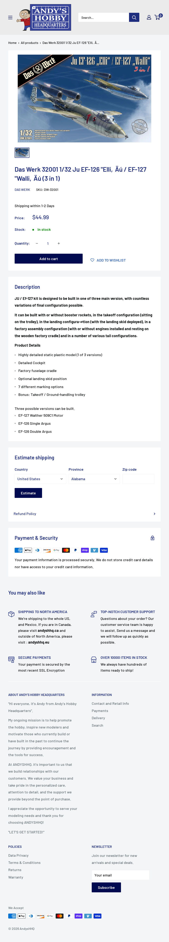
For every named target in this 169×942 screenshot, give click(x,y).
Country (21, 469)
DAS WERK (22, 189)
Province (76, 469)
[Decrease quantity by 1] (37, 243)
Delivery (98, 718)
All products (29, 43)
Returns (14, 869)
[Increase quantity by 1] (58, 243)
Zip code (129, 469)
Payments (100, 710)
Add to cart (48, 258)
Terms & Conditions (24, 862)
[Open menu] (10, 17)
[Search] (134, 17)
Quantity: (22, 243)
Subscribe (106, 887)
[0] (157, 17)
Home (12, 43)
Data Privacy (18, 855)
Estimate (28, 493)
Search (97, 725)
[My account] (149, 17)
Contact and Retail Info (110, 703)
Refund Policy (25, 513)
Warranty (15, 877)
